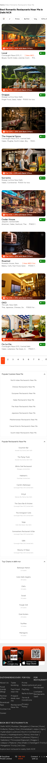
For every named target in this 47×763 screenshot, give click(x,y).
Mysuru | (34, 737)
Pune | (42, 726)
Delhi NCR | (5, 726)
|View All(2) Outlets (29, 263)
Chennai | (34, 726)
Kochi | (25, 732)
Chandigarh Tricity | (38, 743)
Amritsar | (35, 734)
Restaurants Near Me (16, 706)
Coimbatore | (34, 732)
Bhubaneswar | (7, 737)
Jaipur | (36, 729)
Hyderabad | (5, 732)
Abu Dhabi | (23, 743)
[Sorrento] (23, 167)
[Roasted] (23, 250)
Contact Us (5, 709)
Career (3, 713)
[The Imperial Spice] (23, 125)
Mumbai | (15, 726)
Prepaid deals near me (15, 698)
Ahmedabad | (27, 729)
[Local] (23, 42)
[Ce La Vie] (23, 333)
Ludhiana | (26, 737)
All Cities (21, 746)
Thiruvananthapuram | (20, 740)
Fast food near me (15, 690)
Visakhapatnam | (15, 734)
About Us (4, 683)
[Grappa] (23, 84)
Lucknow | (16, 732)
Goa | (18, 729)
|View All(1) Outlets (30, 55)
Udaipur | (4, 743)
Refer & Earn (27, 693)
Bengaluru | (25, 726)
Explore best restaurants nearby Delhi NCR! (17, 749)
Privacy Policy (25, 705)
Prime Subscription (28, 684)
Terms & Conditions (27, 698)
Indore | (17, 737)
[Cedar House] (23, 208)
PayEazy (25, 689)
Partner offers (3, 697)
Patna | (27, 734)
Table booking (14, 684)
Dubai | (12, 729)
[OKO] (23, 291)
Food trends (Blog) (3, 689)
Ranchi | (4, 734)
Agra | (43, 729)
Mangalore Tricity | (9, 745)
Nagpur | (35, 740)
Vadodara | (5, 740)
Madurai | (13, 743)
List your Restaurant (39, 686)
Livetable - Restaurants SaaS (39, 694)
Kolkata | (4, 729)
